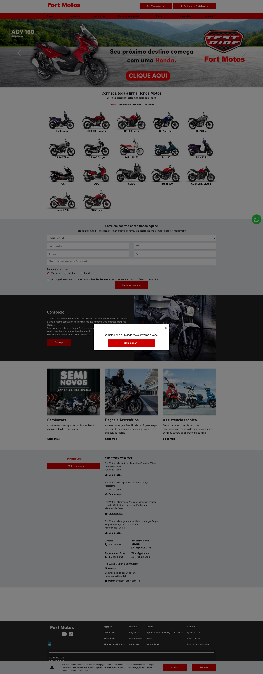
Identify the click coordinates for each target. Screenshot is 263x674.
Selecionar (130, 343)
